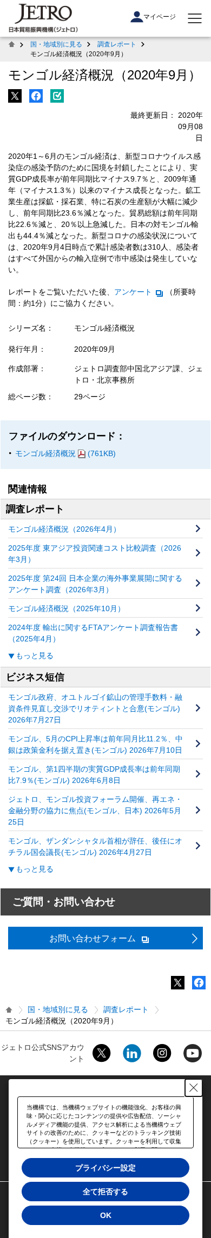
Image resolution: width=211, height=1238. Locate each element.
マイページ (159, 17)
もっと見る (35, 655)
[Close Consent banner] (193, 1087)
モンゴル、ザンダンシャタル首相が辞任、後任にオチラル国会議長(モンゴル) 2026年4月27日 (95, 846)
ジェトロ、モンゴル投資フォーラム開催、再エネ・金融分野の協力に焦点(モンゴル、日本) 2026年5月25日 (95, 810)
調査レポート (116, 44)
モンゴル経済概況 (65, 453)
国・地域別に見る (56, 44)
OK (105, 1215)
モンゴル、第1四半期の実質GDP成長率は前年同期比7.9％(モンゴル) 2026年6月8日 (94, 775)
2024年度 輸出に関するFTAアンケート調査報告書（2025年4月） (93, 633)
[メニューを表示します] (195, 18)
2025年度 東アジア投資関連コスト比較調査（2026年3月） (94, 554)
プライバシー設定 (105, 1167)
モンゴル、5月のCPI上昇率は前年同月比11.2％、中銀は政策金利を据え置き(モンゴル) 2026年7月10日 (95, 744)
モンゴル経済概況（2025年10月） (66, 608)
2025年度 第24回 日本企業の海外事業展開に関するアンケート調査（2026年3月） (95, 584)
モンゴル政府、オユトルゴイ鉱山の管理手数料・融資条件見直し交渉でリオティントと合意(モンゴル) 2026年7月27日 (95, 708)
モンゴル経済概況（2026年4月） (64, 529)
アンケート (133, 291)
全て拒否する (105, 1191)
